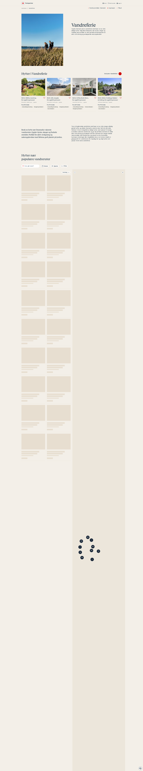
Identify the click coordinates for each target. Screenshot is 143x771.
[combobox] (31, 166)
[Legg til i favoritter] (44, 98)
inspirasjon (24, 8)
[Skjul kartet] (123, 172)
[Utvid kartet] (75, 172)
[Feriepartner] (27, 3)
